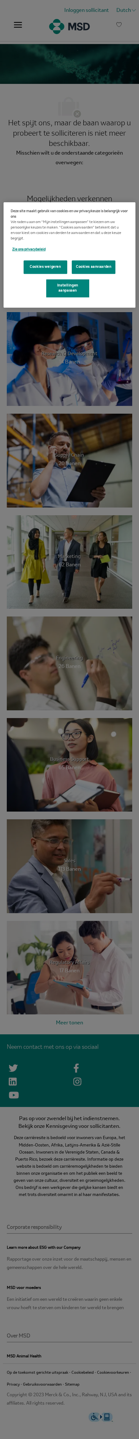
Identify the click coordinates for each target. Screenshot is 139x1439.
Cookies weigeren (45, 267)
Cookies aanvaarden (93, 267)
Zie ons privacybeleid (29, 249)
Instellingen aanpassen (67, 287)
